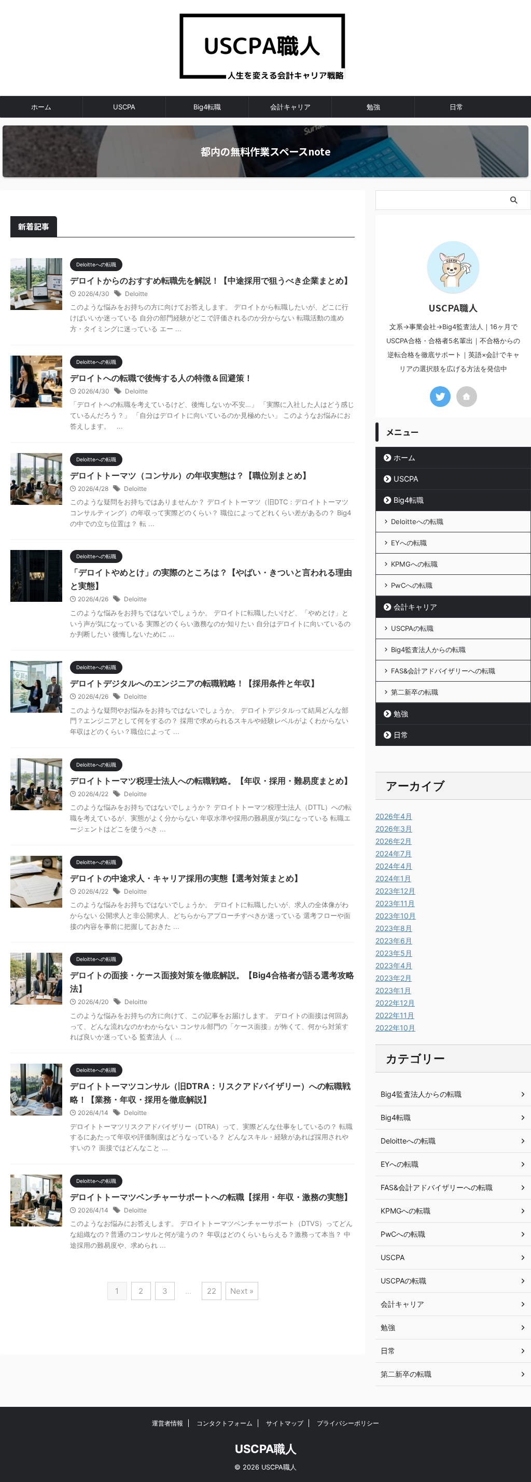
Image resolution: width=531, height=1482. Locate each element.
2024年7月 (393, 853)
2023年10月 (395, 915)
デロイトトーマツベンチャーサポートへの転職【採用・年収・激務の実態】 (211, 1197)
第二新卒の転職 (414, 692)
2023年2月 (393, 977)
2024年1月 (393, 878)
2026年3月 (393, 828)
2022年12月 (395, 1002)
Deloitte (136, 294)
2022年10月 (395, 1027)
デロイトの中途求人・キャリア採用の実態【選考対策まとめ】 (186, 878)
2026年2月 (393, 841)
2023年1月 (393, 990)
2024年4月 (393, 866)
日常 (456, 107)
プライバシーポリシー (348, 1423)
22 (211, 1291)
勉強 (373, 107)
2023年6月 (393, 940)
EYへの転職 (409, 543)
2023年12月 (395, 890)
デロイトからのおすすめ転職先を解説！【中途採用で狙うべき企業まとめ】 (211, 280)
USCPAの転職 (412, 628)
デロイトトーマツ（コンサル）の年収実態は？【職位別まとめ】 (190, 475)
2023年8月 (393, 928)
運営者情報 (167, 1423)
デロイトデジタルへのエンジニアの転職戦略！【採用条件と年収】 (194, 683)
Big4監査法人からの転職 (428, 649)
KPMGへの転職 (414, 564)
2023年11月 (395, 903)
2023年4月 (393, 965)
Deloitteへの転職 (417, 521)
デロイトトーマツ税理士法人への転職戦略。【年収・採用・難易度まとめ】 (211, 780)
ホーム (41, 107)
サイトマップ (284, 1423)
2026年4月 (393, 816)
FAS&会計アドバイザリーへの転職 (443, 671)
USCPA (124, 107)
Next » (242, 1291)
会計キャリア (290, 107)
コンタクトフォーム (225, 1423)
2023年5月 (393, 953)
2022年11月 (394, 1015)
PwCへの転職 (411, 585)
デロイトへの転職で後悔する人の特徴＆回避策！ (161, 378)
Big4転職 (207, 107)
